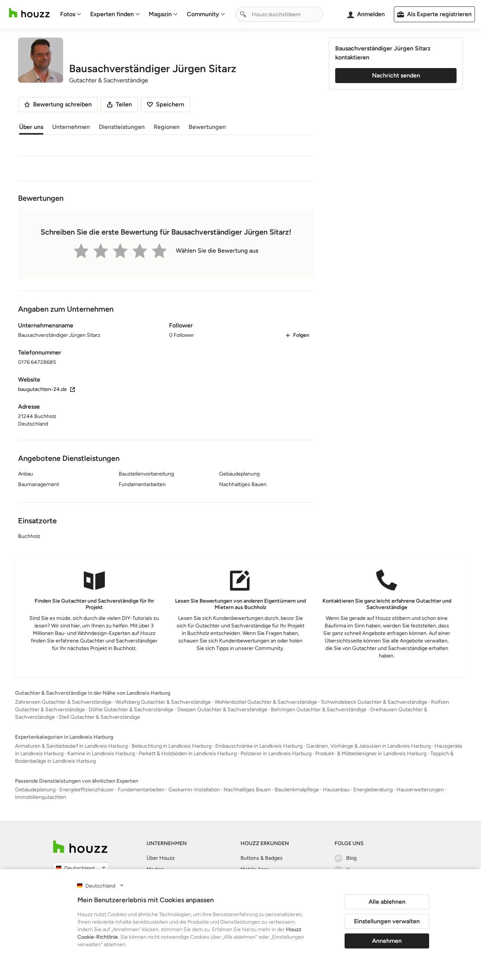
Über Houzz (161, 858)
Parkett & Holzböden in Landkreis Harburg (188, 753)
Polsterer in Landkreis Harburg (276, 753)
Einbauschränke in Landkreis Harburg (259, 746)
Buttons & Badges (261, 858)
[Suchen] (243, 14)
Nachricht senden (396, 75)
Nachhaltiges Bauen (247, 789)
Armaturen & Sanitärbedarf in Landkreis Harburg (71, 746)
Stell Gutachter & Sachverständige (99, 717)
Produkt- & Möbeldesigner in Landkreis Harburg (371, 753)
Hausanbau (336, 789)
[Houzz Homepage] (29, 13)
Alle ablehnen (387, 901)
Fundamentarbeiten (141, 789)
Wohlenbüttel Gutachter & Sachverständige (266, 702)
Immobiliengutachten (40, 797)
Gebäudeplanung (35, 789)
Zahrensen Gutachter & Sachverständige (63, 702)
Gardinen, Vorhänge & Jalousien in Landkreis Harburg (368, 746)
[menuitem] (71, 14)
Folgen (301, 335)
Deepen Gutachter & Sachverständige (222, 709)
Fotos (67, 14)
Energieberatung (373, 789)
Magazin (160, 14)
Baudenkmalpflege (297, 789)
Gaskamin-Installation (194, 789)
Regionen (167, 126)
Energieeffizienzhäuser (86, 789)
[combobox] (279, 14)
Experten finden (112, 14)
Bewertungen (207, 126)
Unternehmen (71, 126)
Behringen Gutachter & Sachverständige (318, 709)
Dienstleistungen (122, 126)
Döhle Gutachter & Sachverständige (131, 709)
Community (203, 14)
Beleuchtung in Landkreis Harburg (172, 746)
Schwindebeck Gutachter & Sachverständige (374, 702)
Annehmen (387, 940)
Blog (351, 858)
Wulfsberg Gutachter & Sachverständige (163, 702)
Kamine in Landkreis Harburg (101, 753)
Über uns (31, 126)
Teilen (124, 104)
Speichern (170, 104)
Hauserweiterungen (420, 789)
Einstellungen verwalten (387, 921)
